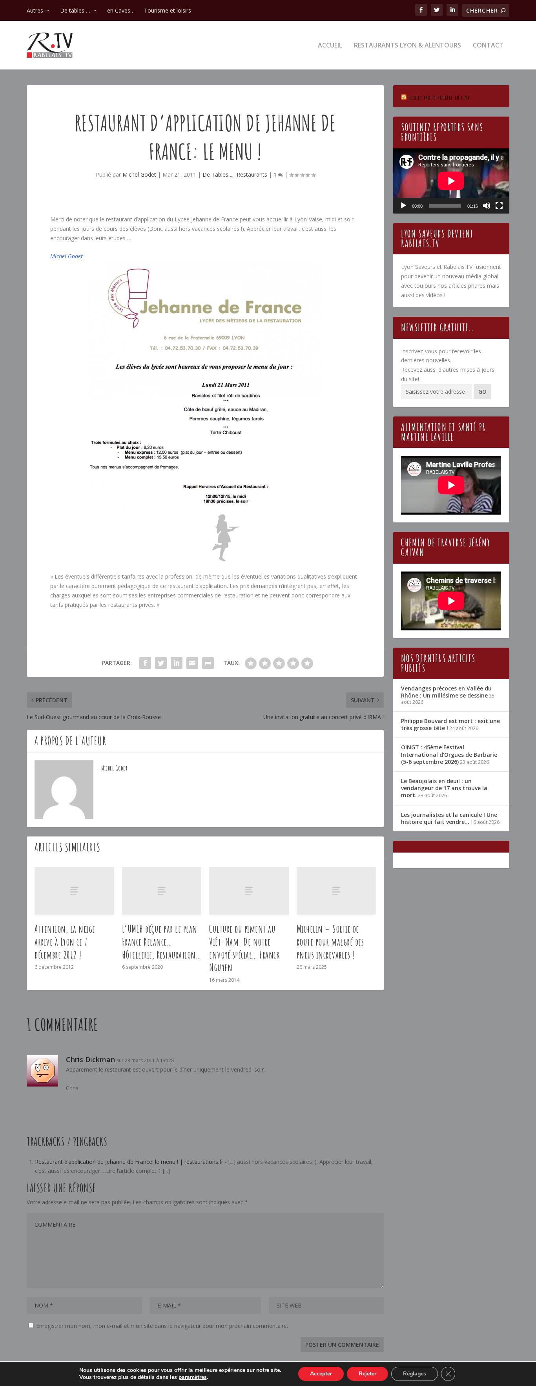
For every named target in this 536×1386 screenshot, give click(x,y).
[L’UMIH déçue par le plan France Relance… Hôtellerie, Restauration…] (162, 891)
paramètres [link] (193, 1377)
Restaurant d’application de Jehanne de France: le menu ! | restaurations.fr (129, 1161)
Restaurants (252, 174)
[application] (451, 181)
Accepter (321, 1373)
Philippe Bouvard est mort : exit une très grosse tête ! (450, 724)
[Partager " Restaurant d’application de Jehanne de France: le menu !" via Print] (208, 663)
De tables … (75, 10)
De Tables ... (217, 174)
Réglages (414, 1373)
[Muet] (486, 206)
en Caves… (121, 10)
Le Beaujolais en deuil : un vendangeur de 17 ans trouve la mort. (444, 788)
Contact (488, 45)
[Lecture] (403, 206)
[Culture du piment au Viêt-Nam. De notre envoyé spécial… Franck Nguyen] (249, 891)
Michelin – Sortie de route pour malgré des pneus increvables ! (330, 941)
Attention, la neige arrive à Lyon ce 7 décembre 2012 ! (65, 941)
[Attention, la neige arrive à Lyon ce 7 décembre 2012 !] (74, 891)
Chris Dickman (90, 1059)
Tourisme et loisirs (167, 10)
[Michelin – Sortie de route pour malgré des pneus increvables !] (336, 891)
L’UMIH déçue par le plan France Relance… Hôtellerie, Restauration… (161, 941)
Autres (35, 10)
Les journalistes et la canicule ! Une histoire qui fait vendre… (449, 818)
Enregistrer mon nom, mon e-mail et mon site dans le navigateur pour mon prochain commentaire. (162, 1325)
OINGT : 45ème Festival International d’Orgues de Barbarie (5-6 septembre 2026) (449, 754)
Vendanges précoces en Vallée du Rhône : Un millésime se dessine (446, 692)
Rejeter (367, 1373)
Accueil (330, 45)
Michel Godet (139, 174)
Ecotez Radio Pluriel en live (439, 97)
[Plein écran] (499, 206)
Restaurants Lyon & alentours (407, 45)
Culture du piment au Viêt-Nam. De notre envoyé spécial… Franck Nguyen (244, 947)
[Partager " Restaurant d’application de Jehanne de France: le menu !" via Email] (192, 663)
